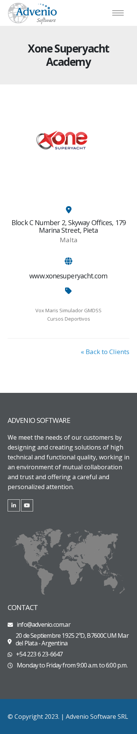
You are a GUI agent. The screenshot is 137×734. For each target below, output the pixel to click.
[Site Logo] (32, 13)
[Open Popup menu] (118, 13)
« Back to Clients (105, 351)
